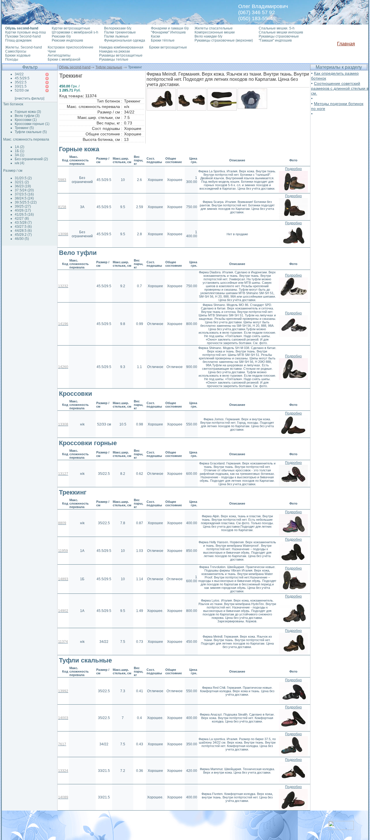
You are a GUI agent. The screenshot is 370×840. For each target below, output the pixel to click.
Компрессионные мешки (215, 32)
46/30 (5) (22, 239)
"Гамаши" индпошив (275, 40)
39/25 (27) (23, 206)
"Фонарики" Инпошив (168, 32)
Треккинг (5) (24, 128)
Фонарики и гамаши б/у (170, 28)
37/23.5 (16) (24, 194)
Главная (346, 43)
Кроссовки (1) (26, 120)
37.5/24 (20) (24, 190)
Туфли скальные (108, 67)
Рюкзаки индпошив (67, 40)
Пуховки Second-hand (23, 36)
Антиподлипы (59, 55)
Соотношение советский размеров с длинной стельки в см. (340, 88)
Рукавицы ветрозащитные (121, 55)
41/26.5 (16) (24, 214)
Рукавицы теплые (113, 59)
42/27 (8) (22, 218)
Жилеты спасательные (214, 28)
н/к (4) (19, 163)
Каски (155, 36)
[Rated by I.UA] (341, 828)
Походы (11, 59)
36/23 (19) (23, 186)
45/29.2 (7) (23, 235)
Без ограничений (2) (31, 159)
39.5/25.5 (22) (26, 202)
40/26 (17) (23, 210)
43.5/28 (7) (23, 223)
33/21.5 (21, 86)
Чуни (52, 51)
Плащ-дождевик (18, 40)
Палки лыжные (116, 36)
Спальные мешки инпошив (281, 32)
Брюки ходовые (18, 55)
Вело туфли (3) (27, 116)
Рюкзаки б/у (61, 36)
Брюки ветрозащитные (168, 47)
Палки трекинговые (120, 32)
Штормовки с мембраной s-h (75, 32)
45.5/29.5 (22, 78)
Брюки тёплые (163, 40)
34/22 (19, 74)
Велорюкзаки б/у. (118, 28)
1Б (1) (19, 151)
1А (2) (19, 147)
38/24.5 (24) (24, 198)
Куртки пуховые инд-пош (25, 32)
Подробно (293, 169)
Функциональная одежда (124, 40)
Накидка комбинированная (121, 47)
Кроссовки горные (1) (32, 124)
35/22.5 (21, 82)
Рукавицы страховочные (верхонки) (224, 40)
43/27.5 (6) (23, 227)
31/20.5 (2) (23, 178)
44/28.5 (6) (23, 231)
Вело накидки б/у (208, 36)
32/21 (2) (22, 182)
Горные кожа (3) (28, 112)
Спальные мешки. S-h (277, 28)
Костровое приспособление (70, 47)
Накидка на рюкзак (114, 51)
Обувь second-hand (74, 67)
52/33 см (22, 90)
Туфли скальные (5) (31, 132)
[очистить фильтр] (29, 98)
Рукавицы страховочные (279, 36)
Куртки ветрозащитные (71, 28)
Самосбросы (15, 51)
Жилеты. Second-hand (23, 47)
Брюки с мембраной (64, 59)
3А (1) (19, 155)
